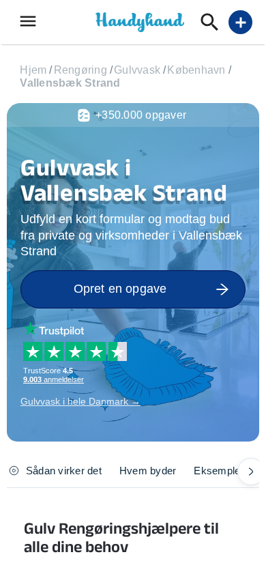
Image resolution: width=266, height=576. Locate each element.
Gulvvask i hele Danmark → (80, 401)
